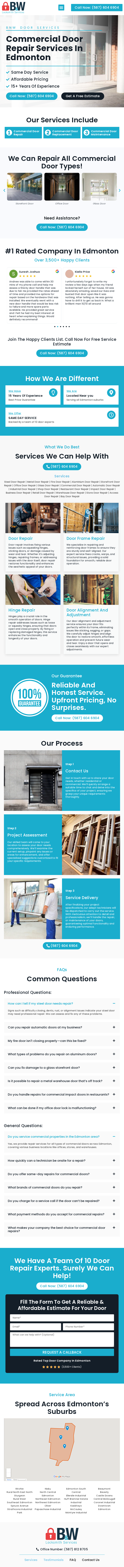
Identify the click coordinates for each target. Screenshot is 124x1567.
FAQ (73, 1560)
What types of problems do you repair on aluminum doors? (52, 1054)
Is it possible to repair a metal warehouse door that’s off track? (55, 1081)
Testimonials (54, 1560)
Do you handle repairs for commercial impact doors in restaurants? (58, 1094)
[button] (61, 7)
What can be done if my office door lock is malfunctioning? (52, 1108)
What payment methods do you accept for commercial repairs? (56, 1214)
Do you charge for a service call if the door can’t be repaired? (54, 1201)
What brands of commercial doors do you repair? (45, 1187)
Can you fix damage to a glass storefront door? (44, 1068)
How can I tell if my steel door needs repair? (40, 1003)
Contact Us (91, 1560)
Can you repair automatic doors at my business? (45, 1027)
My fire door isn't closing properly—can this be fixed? (47, 1041)
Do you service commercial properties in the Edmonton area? (54, 1137)
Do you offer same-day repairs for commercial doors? (49, 1174)
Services (31, 1560)
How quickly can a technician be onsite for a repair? (46, 1160)
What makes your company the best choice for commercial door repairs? (56, 1229)
